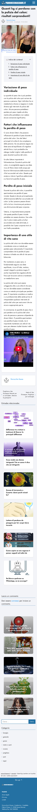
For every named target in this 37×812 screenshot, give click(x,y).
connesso (15, 600)
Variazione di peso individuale (20, 64)
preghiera (6, 753)
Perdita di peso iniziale (18, 72)
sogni (4, 761)
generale (6, 737)
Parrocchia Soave (10, 20)
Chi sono (4, 797)
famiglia (5, 733)
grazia (5, 741)
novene (5, 749)
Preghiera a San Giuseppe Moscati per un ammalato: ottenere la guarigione (10, 394)
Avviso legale (5, 795)
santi (4, 757)
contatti (4, 800)
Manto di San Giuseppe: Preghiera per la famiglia (27, 394)
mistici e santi (7, 745)
